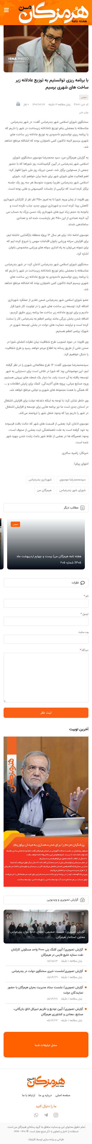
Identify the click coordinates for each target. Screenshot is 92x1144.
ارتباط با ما (28, 1095)
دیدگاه (84, 650)
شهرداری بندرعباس (40, 479)
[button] (6, 10)
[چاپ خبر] (18, 104)
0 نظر (26, 105)
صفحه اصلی (62, 1095)
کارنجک (32, 1139)
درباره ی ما (45, 1095)
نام (86, 596)
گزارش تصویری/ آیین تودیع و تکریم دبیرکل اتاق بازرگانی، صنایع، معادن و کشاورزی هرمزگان (48, 1011)
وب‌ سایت (83, 632)
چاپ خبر (83, 113)
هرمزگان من (44, 490)
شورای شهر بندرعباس (72, 490)
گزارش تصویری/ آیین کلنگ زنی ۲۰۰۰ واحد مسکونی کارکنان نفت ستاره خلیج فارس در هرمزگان (47, 952)
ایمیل (84, 614)
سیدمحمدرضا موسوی (73, 479)
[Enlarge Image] (46, 44)
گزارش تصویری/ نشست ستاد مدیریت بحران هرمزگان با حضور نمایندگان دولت (45, 990)
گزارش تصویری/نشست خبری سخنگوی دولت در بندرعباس (47, 971)
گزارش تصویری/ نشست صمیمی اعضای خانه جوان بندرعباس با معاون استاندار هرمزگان (46, 934)
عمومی (84, 97)
